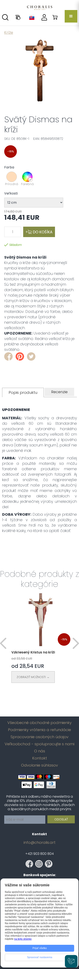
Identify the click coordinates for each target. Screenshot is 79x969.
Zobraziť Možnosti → (33, 677)
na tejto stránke (23, 938)
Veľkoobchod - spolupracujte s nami (39, 744)
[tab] (23, 392)
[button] (71, 16)
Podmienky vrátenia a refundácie (39, 730)
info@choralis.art (39, 842)
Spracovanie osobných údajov (39, 737)
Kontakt (39, 758)
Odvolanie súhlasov (39, 765)
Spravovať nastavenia (39, 957)
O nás (39, 751)
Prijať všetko (39, 948)
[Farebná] (27, 177)
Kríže (8, 32)
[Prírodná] (11, 177)
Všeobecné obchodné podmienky (39, 723)
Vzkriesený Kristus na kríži (33, 652)
